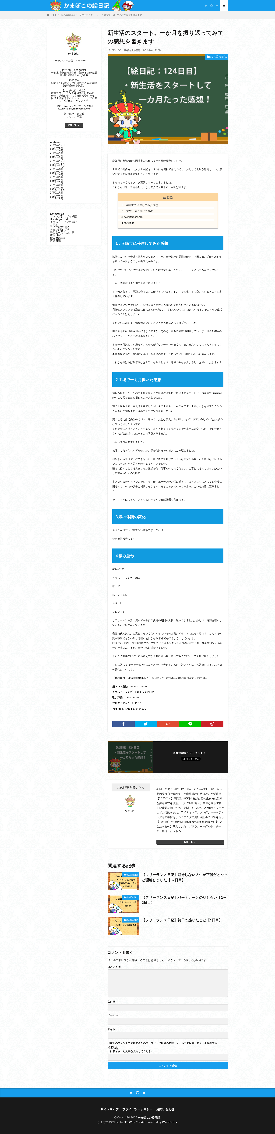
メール (113, 1015)
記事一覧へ (73, 125)
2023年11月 (57, 163)
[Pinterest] (212, 724)
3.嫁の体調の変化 (132, 217)
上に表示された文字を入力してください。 (132, 1051)
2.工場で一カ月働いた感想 (137, 211)
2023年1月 (56, 187)
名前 (112, 1001)
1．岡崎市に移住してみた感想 (139, 205)
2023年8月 (56, 169)
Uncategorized (59, 219)
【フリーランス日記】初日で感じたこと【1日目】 (182, 920)
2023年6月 (56, 174)
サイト (111, 1029)
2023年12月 (57, 161)
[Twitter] (146, 724)
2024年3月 (56, 155)
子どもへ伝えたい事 (62, 232)
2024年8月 (56, 147)
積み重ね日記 (68, 15)
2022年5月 (56, 193)
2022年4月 (56, 195)
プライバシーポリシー (137, 1109)
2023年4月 (56, 179)
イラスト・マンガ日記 (63, 221)
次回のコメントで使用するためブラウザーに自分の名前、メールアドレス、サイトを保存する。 (165, 1043)
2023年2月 (56, 185)
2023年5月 (56, 177)
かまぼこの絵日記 (149, 1117)
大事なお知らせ (59, 229)
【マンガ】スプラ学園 (63, 216)
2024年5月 (56, 153)
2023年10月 (57, 166)
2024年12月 (57, 145)
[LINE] (190, 724)
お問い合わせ (165, 1109)
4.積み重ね (127, 223)
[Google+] (168, 724)
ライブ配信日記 (59, 227)
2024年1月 (56, 158)
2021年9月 (56, 198)
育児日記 (55, 240)
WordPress (169, 1122)
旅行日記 (55, 235)
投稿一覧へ (189, 842)
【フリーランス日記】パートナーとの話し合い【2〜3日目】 (184, 900)
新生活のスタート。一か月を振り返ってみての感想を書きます (110, 15)
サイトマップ (110, 1109)
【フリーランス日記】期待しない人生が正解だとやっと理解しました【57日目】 (185, 877)
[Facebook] (123, 724)
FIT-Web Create (134, 1122)
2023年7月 (56, 171)
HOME (53, 15)
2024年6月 (56, 150)
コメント (114, 966)
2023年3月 (56, 182)
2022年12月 (57, 190)
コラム (54, 224)
